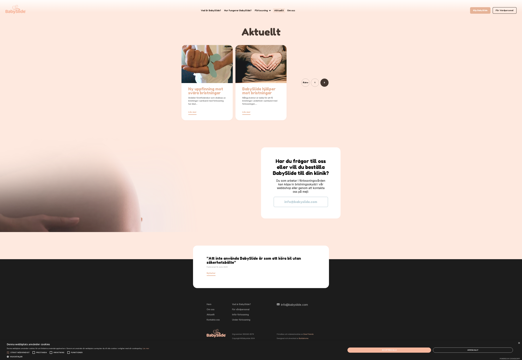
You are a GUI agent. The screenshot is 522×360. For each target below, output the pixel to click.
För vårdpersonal (240, 309)
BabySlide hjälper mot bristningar (259, 91)
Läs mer (192, 112)
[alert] (261, 350)
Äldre (305, 82)
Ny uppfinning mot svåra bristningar (205, 91)
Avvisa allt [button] (472, 350)
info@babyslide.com (300, 202)
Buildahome (303, 338)
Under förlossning (241, 319)
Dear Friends (308, 334)
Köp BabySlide (480, 10)
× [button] (519, 343)
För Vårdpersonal (505, 10)
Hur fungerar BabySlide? (237, 10)
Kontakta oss (213, 319)
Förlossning (261, 10)
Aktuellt (279, 10)
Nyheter (211, 273)
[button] (78, 356)
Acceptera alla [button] (389, 350)
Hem (209, 304)
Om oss (291, 10)
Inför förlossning (240, 314)
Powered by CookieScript (510, 359)
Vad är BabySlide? (211, 10)
